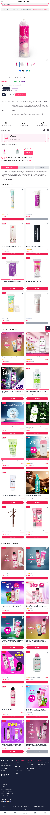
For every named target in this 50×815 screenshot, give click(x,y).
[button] (25, 38)
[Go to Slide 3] (27, 64)
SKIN (16, 764)
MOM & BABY (18, 773)
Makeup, (14, 113)
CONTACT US (4, 784)
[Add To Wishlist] (4, 94)
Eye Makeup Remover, (36, 113)
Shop (8, 9)
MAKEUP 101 (41, 768)
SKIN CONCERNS (31, 766)
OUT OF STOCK (37, 219)
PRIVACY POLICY (5, 797)
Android (18, 85)
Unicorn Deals (40, 114)
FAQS (2, 788)
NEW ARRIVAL (30, 768)
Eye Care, (28, 113)
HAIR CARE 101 (41, 764)
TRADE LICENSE (5, 795)
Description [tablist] (9, 167)
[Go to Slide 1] (17, 64)
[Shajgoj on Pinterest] (10, 775)
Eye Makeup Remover (26, 9)
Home (3, 9)
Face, (19, 113)
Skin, (17, 113)
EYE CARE (17, 766)
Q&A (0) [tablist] (42, 167)
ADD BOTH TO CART (28, 153)
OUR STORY (4, 763)
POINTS (3, 786)
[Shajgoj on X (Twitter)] (4, 775)
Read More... (15, 108)
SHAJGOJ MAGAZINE (6, 765)
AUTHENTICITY (4, 770)
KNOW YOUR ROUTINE (43, 762)
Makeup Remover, (27, 114)
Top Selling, (34, 114)
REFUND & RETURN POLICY (7, 793)
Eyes (18, 9)
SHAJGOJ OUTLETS (5, 767)
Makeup (13, 9)
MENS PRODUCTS (31, 764)
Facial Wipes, (20, 114)
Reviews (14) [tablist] (26, 167)
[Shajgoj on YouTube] (6, 775)
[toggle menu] (2, 1)
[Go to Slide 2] (22, 64)
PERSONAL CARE (19, 770)
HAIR (16, 768)
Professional (15, 88)
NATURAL (17, 772)
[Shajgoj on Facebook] (2, 775)
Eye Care (15, 90)
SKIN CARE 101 (41, 766)
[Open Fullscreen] (46, 59)
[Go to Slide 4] (33, 64)
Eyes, (25, 113)
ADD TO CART (20, 94)
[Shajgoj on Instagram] (8, 775)
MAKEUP (17, 762)
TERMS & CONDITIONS (6, 791)
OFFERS (29, 762)
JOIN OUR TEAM (5, 768)
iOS (13, 85)
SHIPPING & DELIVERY (6, 789)
